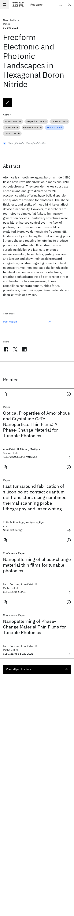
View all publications (18, 669)
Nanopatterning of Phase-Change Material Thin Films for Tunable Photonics (34, 626)
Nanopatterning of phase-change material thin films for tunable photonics (37, 564)
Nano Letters (11, 20)
